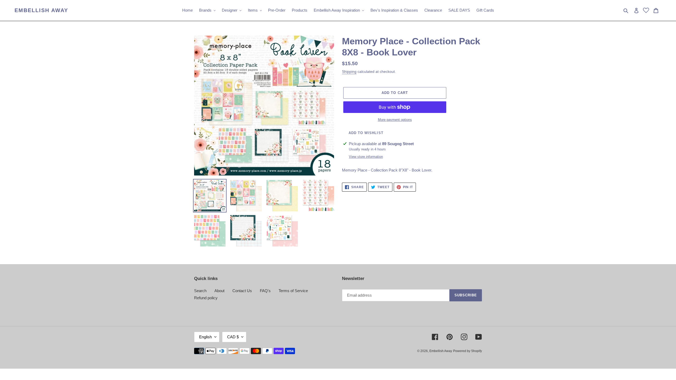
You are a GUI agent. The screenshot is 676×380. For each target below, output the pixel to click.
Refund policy (206, 298)
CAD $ (233, 337)
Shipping (349, 71)
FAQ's (265, 290)
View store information (366, 157)
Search (200, 290)
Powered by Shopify (467, 351)
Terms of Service (293, 290)
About (219, 290)
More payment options (395, 120)
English (205, 337)
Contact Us (242, 290)
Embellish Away (41, 10)
